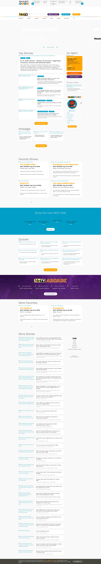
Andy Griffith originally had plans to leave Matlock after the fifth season (49, 369)
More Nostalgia (41, 145)
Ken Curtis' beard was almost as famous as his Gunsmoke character (48, 362)
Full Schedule (74, 73)
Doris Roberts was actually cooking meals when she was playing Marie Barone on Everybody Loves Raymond (49, 378)
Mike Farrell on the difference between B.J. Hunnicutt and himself (47, 417)
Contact (77, 14)
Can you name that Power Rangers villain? (28, 252)
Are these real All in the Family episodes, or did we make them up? (50, 262)
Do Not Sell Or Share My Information (74, 349)
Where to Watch (74, 76)
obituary (40, 88)
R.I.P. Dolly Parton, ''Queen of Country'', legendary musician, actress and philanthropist (40, 61)
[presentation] (32, 3)
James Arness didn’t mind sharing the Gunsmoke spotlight (48, 473)
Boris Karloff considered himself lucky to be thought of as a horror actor (47, 502)
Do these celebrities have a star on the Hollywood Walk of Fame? (56, 136)
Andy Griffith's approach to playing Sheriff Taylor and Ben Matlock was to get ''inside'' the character (49, 338)
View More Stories (41, 123)
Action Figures (72, 121)
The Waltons (26, 308)
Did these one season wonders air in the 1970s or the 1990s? (49, 458)
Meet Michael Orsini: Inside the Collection (40, 136)
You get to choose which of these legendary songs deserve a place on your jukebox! (49, 396)
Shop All (50, 229)
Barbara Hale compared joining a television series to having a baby (49, 551)
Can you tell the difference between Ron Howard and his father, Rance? (71, 254)
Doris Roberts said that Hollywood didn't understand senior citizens (46, 424)
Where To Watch (54, 14)
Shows (29, 18)
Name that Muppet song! (42, 531)
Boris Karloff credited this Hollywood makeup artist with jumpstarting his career (48, 494)
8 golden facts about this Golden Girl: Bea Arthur (49, 103)
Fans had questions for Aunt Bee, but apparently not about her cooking (48, 114)
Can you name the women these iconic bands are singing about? (25, 137)
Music (51, 18)
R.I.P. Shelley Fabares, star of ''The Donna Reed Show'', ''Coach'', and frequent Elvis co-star (49, 92)
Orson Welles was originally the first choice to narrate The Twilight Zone (48, 403)
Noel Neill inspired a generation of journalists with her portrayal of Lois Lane (49, 487)
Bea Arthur (49, 100)
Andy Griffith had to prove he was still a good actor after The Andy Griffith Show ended (48, 510)
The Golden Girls (41, 100)
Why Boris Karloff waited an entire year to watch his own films (48, 465)
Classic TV (51, 111)
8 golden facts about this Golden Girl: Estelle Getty (32, 174)
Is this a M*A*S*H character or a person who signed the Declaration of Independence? (71, 263)
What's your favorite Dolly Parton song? (27, 244)
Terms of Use (74, 347)
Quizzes (44, 18)
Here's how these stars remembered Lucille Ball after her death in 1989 (48, 451)
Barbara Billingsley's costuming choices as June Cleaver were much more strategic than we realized (48, 387)
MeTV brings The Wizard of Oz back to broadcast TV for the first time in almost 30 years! (74, 89)
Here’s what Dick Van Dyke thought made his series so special (47, 537)
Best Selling (72, 113)
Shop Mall (66, 14)
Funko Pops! (72, 120)
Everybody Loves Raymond (65, 164)
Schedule (21, 18)
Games (58, 18)
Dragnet (73, 67)
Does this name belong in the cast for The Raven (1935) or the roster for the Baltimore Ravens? (48, 524)
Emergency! (58, 308)
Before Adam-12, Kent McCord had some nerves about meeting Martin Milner (48, 345)
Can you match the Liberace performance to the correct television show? (48, 517)
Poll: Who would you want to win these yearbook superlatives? (49, 246)
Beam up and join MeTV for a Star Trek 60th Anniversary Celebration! (48, 79)
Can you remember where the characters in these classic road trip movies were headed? (49, 544)
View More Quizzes (50, 269)
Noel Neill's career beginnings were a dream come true (49, 438)
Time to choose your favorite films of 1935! (47, 445)
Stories (36, 18)
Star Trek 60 (40, 76)
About (74, 340)
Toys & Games (74, 110)
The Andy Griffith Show (42, 111)
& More (70, 123)
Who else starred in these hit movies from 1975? (50, 254)
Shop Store (75, 127)
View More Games (50, 294)
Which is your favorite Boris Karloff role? (46, 411)
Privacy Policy (74, 345)
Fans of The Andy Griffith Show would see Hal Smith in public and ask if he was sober (48, 431)
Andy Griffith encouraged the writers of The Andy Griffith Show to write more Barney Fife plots (48, 354)
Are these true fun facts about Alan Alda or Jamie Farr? (33, 190)
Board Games (72, 115)
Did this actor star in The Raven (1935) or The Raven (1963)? (27, 262)
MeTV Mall (66, 18)
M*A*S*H (24, 183)
